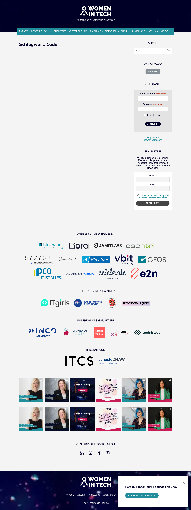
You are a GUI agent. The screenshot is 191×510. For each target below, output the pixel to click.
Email (152, 184)
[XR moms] (119, 333)
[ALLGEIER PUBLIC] (80, 274)
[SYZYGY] (39, 260)
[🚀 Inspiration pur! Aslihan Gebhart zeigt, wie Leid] (160, 390)
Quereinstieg (58, 31)
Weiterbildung (78, 31)
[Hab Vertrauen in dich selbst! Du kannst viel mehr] (108, 390)
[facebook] (100, 454)
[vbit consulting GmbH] (124, 260)
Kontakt (70, 494)
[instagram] (91, 454)
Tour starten (153, 71)
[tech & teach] (148, 333)
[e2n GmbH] (144, 274)
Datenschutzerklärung (113, 494)
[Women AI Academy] (75, 333)
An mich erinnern (154, 115)
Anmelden (163, 31)
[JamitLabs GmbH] (108, 245)
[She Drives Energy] (111, 303)
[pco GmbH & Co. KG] (48, 274)
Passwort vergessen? (152, 140)
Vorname (153, 175)
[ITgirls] (55, 303)
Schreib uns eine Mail (142, 495)
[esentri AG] (140, 245)
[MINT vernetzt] (88, 303)
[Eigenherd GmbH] (67, 260)
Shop (124, 31)
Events (23, 31)
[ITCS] (79, 361)
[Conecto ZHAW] (112, 361)
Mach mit (95, 31)
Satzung (80, 494)
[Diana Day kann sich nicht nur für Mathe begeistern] (134, 390)
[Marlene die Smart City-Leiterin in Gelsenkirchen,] (57, 390)
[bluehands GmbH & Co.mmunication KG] (51, 246)
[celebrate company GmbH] (112, 274)
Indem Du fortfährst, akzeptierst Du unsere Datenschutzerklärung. (153, 196)
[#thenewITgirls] (136, 303)
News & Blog (39, 31)
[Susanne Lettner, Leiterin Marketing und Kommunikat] (31, 390)
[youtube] (108, 454)
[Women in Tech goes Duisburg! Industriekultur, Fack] (82, 390)
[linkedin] (82, 454)
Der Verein (111, 31)
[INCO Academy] (43, 332)
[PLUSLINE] (96, 260)
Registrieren (153, 137)
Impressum (94, 494)
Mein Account (143, 31)
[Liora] (79, 246)
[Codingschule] (99, 333)
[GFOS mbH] (152, 260)
